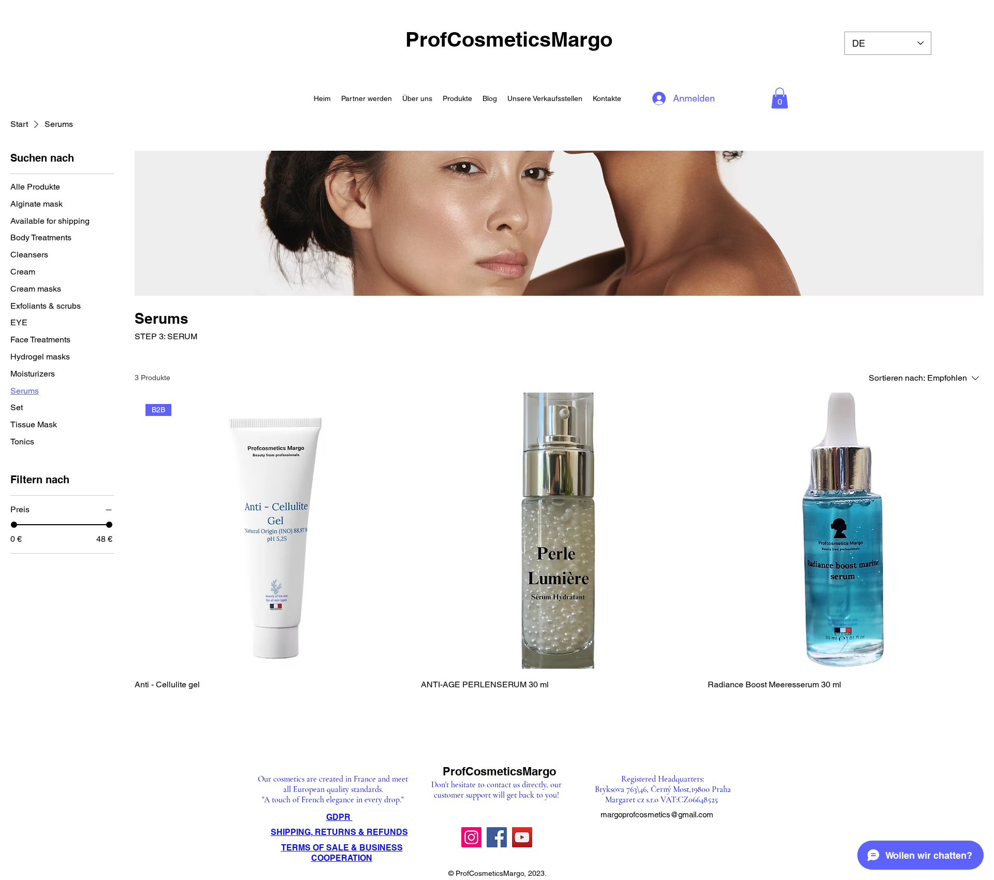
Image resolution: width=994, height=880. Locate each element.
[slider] (14, 524)
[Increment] (975, 708)
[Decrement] (715, 708)
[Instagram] (471, 837)
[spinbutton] (845, 708)
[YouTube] (522, 837)
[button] (779, 98)
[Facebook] (497, 837)
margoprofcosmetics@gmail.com (657, 814)
